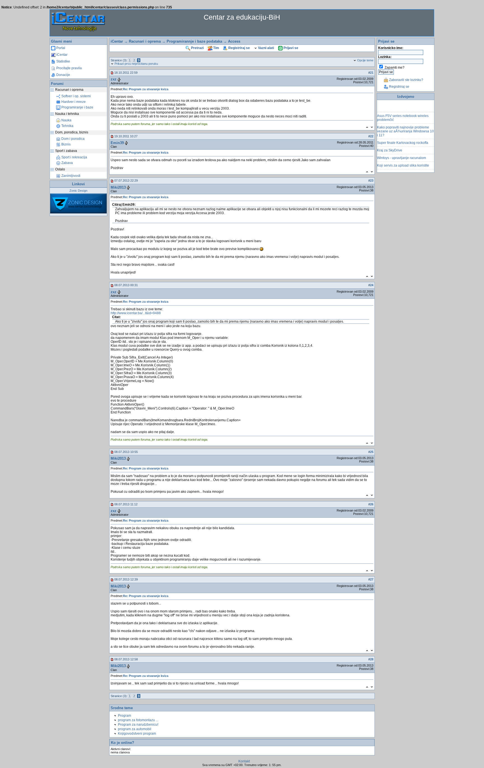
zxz (114, 79)
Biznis (66, 144)
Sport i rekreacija (74, 157)
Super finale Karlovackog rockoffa (402, 138)
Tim (215, 48)
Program (124, 716)
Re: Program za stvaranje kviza (145, 89)
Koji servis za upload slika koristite (403, 161)
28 (371, 659)
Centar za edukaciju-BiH (242, 17)
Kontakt (244, 761)
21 (371, 72)
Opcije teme (364, 60)
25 (371, 452)
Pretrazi (197, 48)
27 (371, 579)
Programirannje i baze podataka (194, 41)
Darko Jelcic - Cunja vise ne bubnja (404, 168)
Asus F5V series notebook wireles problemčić (403, 113)
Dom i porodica (73, 139)
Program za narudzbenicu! (138, 725)
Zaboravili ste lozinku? (405, 80)
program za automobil (134, 729)
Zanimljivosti (70, 176)
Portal (60, 48)
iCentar (61, 55)
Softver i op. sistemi (76, 96)
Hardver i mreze (73, 102)
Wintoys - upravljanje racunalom (401, 153)
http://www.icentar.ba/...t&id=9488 (136, 313)
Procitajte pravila (68, 68)
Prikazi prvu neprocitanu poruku (136, 63)
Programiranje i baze (77, 107)
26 (371, 504)
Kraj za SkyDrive (389, 145)
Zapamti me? (394, 68)
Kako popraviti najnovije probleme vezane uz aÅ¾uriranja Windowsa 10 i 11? (405, 126)
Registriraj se (238, 48)
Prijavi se (290, 48)
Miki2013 (118, 187)
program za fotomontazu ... (138, 720)
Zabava (67, 163)
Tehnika (67, 126)
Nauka (66, 120)
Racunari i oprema (145, 41)
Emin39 (117, 143)
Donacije (62, 75)
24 (371, 285)
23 (371, 180)
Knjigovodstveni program (137, 733)
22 (371, 136)
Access (234, 41)
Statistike (62, 61)
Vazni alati (265, 48)
